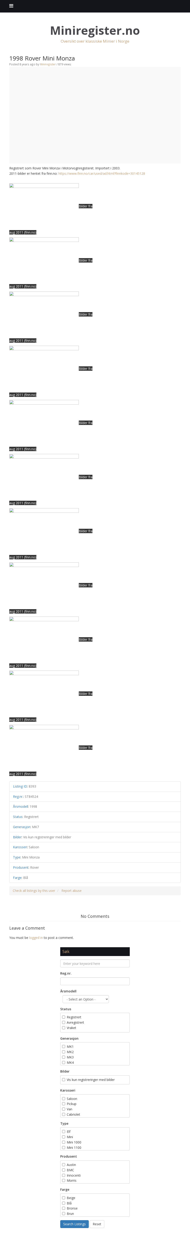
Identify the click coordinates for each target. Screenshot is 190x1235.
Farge (64, 1189)
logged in (36, 937)
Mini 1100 (74, 1147)
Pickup (71, 1104)
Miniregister (48, 64)
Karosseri (67, 1090)
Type (64, 1123)
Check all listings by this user (34, 890)
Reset (97, 1224)
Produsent (68, 1156)
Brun (71, 1213)
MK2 (70, 1052)
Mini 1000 (74, 1142)
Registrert (74, 1017)
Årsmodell (68, 991)
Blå (70, 1203)
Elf (68, 1131)
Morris (71, 1180)
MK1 (70, 1046)
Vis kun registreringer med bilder (91, 1079)
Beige (71, 1198)
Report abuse (71, 890)
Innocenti (74, 1175)
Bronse (72, 1208)
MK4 (70, 1062)
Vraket (71, 1028)
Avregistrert (75, 1022)
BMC (70, 1170)
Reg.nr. (66, 973)
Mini (70, 1137)
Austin (71, 1164)
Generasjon (69, 1038)
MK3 (70, 1057)
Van (69, 1109)
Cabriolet (73, 1114)
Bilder (65, 1071)
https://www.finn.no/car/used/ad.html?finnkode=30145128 (101, 173)
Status (65, 1009)
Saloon (72, 1098)
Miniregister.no (95, 30)
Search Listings (74, 1224)
